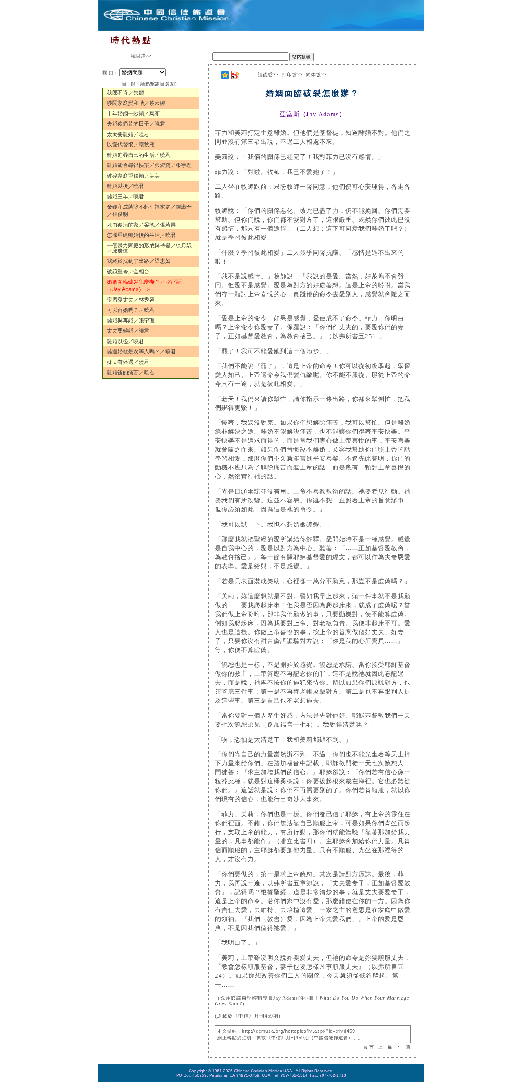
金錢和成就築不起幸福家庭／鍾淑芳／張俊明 (149, 210)
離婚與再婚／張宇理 (131, 320)
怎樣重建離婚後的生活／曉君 (141, 235)
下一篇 (403, 1047)
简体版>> (316, 74)
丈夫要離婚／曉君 (128, 331)
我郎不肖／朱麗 (125, 93)
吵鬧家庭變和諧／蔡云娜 (136, 103)
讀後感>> (268, 74)
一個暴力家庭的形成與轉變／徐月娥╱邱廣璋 (149, 248)
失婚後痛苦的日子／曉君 (136, 124)
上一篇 (385, 1047)
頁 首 (368, 1047)
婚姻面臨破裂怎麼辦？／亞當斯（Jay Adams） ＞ (144, 285)
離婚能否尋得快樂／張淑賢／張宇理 (149, 165)
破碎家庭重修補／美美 (133, 176)
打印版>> (292, 74)
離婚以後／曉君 (125, 186)
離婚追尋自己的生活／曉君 (138, 155)
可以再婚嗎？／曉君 (131, 310)
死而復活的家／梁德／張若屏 (141, 225)
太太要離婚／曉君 (128, 134)
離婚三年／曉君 (125, 197)
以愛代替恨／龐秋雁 (131, 144)
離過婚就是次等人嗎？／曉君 (141, 351)
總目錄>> (141, 56)
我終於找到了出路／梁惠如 (138, 261)
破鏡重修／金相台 (128, 272)
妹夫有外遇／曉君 (128, 362)
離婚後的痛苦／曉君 (131, 372)
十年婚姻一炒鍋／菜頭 (133, 113)
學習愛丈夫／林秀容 (131, 300)
